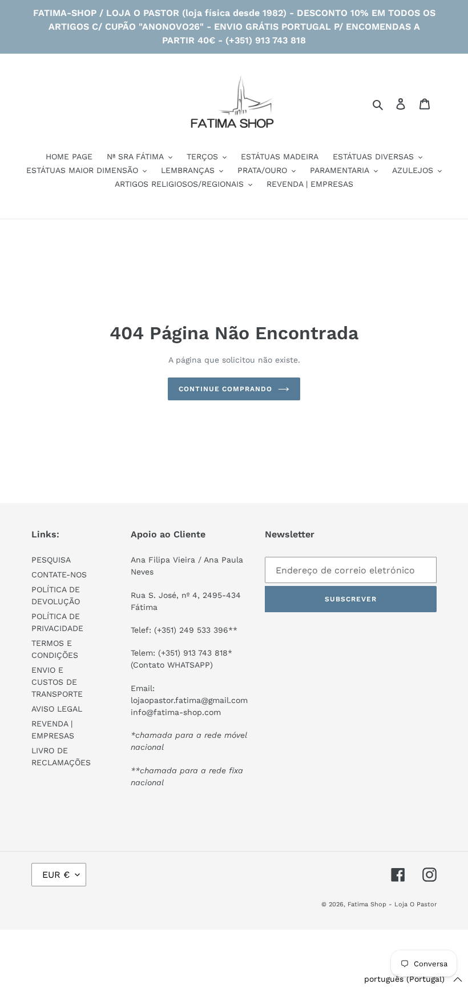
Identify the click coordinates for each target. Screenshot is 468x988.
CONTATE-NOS (59, 574)
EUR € (56, 874)
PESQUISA (51, 559)
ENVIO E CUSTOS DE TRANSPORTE (57, 681)
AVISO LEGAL (56, 708)
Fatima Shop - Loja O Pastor (392, 904)
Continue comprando (225, 389)
